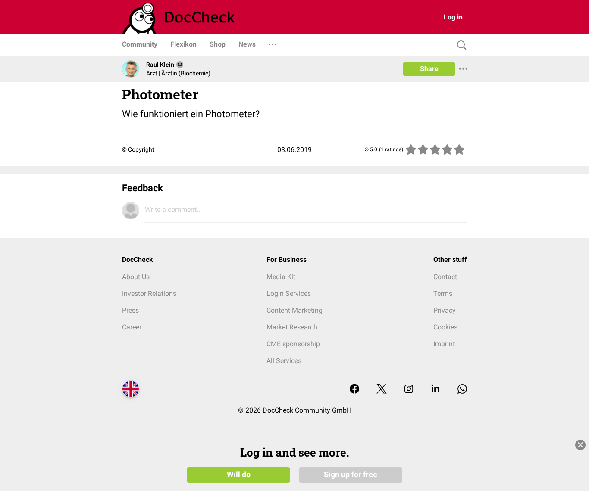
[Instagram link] (409, 389)
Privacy (444, 310)
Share (429, 69)
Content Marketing (294, 310)
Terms (442, 293)
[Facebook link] (354, 389)
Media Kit (280, 277)
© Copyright (138, 149)
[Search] (459, 45)
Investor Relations (149, 293)
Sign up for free (350, 474)
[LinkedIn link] (435, 389)
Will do (239, 474)
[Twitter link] (381, 389)
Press (130, 310)
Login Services (288, 293)
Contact (445, 277)
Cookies (445, 327)
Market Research (291, 327)
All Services (283, 361)
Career (131, 327)
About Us (136, 277)
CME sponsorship (293, 344)
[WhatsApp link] (462, 389)
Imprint (444, 344)
